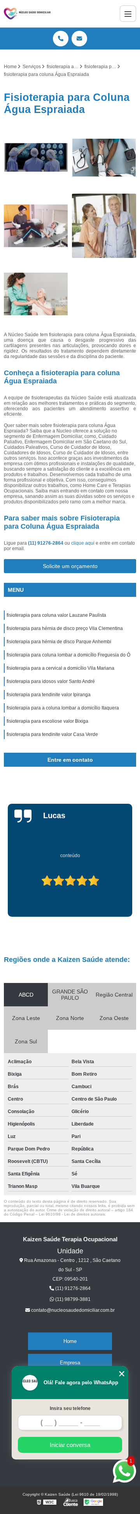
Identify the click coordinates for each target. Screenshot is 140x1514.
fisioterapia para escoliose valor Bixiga (47, 721)
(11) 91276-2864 (46, 543)
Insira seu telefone (70, 1408)
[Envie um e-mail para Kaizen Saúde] (79, 38)
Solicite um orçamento (70, 566)
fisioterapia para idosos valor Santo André (51, 681)
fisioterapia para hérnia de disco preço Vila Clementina (65, 628)
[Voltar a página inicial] (27, 13)
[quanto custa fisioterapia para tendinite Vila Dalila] (104, 226)
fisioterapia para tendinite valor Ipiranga (49, 694)
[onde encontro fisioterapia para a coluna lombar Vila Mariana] (36, 157)
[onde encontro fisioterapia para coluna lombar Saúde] (36, 226)
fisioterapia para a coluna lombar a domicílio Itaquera (63, 708)
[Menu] (127, 13)
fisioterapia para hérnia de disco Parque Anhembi (59, 641)
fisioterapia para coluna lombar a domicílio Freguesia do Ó (68, 655)
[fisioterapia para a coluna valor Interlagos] (36, 294)
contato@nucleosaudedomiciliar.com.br (72, 1310)
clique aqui (82, 543)
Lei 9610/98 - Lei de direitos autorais (72, 1214)
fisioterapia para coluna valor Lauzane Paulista (56, 615)
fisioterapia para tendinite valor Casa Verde (52, 734)
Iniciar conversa (70, 1445)
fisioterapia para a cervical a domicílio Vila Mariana (60, 668)
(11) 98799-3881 (72, 1299)
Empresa (70, 1363)
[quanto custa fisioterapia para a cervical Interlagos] (104, 157)
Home (70, 1341)
